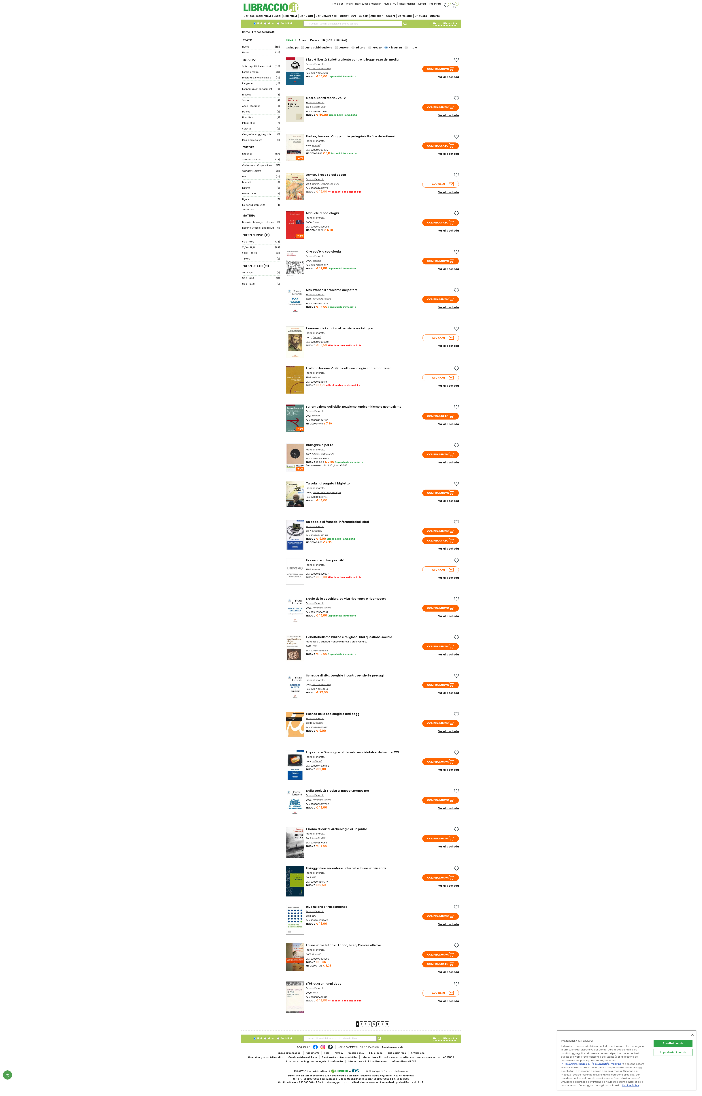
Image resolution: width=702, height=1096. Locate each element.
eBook (363, 16)
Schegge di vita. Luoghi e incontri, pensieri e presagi (345, 675)
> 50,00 (261, 258)
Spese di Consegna (289, 1052)
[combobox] (352, 24)
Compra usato (437, 146)
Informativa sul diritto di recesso (367, 1061)
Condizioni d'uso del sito (302, 1057)
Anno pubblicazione (318, 47)
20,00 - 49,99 (261, 253)
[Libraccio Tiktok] (330, 1049)
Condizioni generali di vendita (265, 1057)
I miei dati (338, 3)
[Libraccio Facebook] (315, 1049)
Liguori (261, 199)
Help (326, 1052)
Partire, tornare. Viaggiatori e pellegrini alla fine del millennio (351, 136)
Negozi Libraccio (444, 23)
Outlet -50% (348, 16)
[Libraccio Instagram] (322, 1049)
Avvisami (438, 184)
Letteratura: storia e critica (261, 77)
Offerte (435, 16)
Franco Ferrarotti (315, 64)
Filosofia (261, 94)
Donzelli (261, 182)
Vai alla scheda (448, 77)
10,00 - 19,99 (261, 247)
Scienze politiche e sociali (261, 66)
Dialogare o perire (319, 445)
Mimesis (317, 260)
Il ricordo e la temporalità (325, 560)
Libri (259, 23)
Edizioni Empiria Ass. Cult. (325, 183)
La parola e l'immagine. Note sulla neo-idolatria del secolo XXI (352, 752)
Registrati (435, 3)
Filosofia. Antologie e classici (261, 222)
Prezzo (377, 47)
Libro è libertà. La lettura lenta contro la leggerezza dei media (352, 59)
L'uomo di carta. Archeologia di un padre (336, 829)
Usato (261, 52)
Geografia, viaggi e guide (261, 134)
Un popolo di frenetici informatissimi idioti (337, 522)
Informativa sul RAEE (404, 1061)
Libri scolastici (262, 16)
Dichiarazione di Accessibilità (339, 1057)
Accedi (422, 3)
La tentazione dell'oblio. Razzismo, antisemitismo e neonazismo (353, 407)
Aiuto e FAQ (390, 3)
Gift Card (420, 16)
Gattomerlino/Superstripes (261, 165)
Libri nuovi (290, 16)
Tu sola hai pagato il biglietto (328, 483)
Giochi (390, 16)
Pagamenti (312, 1052)
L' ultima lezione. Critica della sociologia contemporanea (348, 368)
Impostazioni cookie (673, 1052)
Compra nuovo (438, 69)
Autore (344, 47)
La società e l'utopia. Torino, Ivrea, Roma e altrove (343, 945)
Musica (261, 111)
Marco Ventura (358, 641)
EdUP (315, 992)
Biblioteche (375, 1052)
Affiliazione (417, 1052)
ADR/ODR (408, 1057)
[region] (626, 1060)
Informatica (261, 123)
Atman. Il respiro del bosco (326, 175)
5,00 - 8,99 (261, 278)
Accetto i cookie (673, 1043)
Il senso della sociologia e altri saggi (333, 714)
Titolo (413, 47)
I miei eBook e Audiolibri (368, 3)
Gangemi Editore (261, 170)
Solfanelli (261, 153)
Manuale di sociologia (322, 213)
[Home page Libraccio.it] (271, 11)
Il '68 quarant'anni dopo (323, 984)
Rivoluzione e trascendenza (326, 907)
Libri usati (306, 16)
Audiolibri (376, 16)
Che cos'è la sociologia (323, 251)
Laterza (261, 187)
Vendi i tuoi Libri (407, 3)
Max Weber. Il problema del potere (332, 290)
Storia (261, 100)
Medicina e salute (261, 140)
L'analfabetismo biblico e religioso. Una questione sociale (349, 637)
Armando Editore (261, 159)
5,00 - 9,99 (261, 241)
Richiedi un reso (397, 1052)
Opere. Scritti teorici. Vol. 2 (326, 98)
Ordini (349, 3)
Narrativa (261, 117)
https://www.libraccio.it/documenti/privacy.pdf (592, 1064)
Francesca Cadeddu (318, 641)
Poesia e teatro (261, 72)
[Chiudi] (692, 1035)
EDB (261, 176)
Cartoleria (405, 16)
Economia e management (261, 89)
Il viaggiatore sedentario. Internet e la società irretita (346, 868)
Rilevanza (395, 47)
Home (246, 32)
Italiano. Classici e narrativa (261, 227)
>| (387, 1024)
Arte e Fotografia (261, 106)
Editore (360, 47)
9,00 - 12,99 (261, 283)
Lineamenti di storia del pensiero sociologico (339, 328)
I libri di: (291, 40)
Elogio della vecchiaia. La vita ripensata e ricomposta (346, 599)
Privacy (339, 1052)
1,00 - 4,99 (261, 272)
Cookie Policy (630, 1085)
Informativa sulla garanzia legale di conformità (314, 1061)
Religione (261, 83)
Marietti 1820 (261, 193)
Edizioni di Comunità (261, 204)
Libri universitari (326, 16)
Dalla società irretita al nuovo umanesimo (337, 791)
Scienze (261, 128)
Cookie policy (356, 1052)
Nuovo (261, 46)
